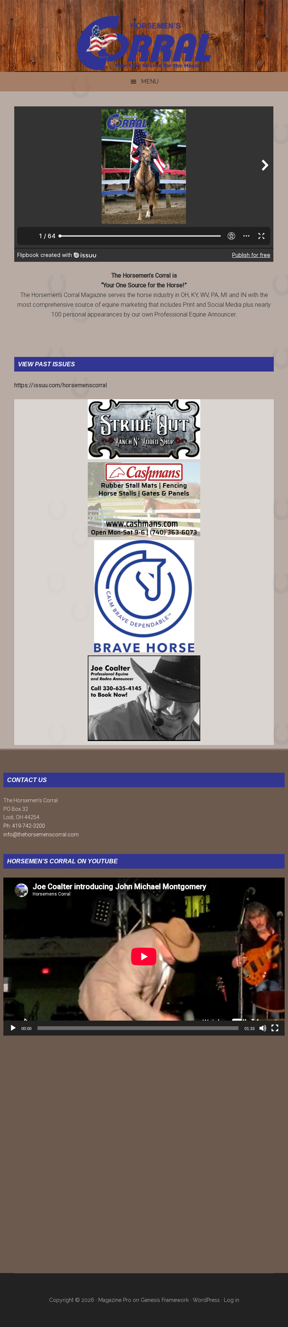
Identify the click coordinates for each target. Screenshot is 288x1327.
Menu (150, 81)
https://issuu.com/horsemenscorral (60, 385)
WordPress (206, 1300)
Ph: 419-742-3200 (24, 826)
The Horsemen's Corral (143, 43)
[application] (144, 957)
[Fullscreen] (275, 1028)
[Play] (13, 1028)
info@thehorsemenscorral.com (41, 834)
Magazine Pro (114, 1300)
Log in (231, 1300)
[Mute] (263, 1028)
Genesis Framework (165, 1300)
